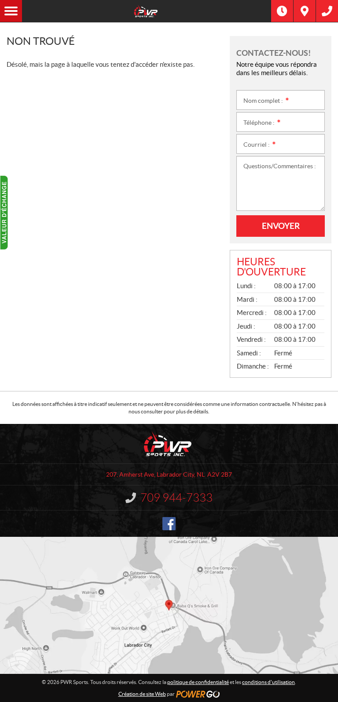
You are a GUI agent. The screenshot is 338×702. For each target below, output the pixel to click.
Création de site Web (142, 694)
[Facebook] (169, 523)
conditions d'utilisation (268, 682)
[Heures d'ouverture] (282, 11)
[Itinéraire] (305, 11)
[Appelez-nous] (327, 11)
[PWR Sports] (146, 11)
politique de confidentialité (198, 682)
